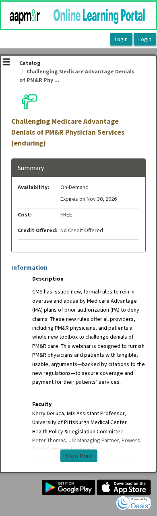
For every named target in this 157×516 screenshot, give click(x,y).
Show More (78, 455)
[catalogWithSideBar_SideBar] (6, 62)
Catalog (30, 63)
